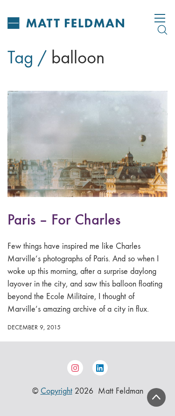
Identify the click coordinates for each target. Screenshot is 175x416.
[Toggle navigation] (160, 18)
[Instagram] (75, 368)
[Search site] (162, 30)
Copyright (56, 391)
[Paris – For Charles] (87, 144)
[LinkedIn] (100, 368)
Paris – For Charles (63, 220)
